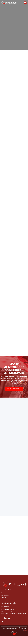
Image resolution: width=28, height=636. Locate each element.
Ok (14, 633)
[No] (25, 630)
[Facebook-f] (2, 621)
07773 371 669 (5, 606)
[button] (25, 2)
